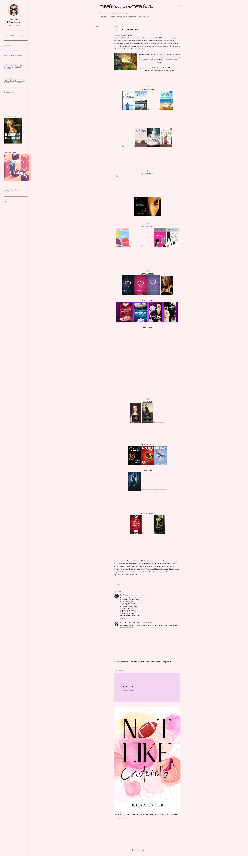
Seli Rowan (124, 595)
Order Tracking (10, 153)
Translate (19, 82)
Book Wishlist (143, 17)
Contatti (132, 17)
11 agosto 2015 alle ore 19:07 (144, 622)
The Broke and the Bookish (171, 57)
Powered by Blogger (139, 850)
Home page (103, 17)
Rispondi (123, 618)
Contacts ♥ (127, 687)
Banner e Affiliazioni (118, 17)
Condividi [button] (96, 26)
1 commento (124, 818)
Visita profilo (14, 25)
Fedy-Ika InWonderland (128, 622)
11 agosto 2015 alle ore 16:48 (135, 595)
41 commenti (131, 690)
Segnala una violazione (13, 55)
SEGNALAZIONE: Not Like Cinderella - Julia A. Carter (146, 814)
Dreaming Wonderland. (126, 7)
